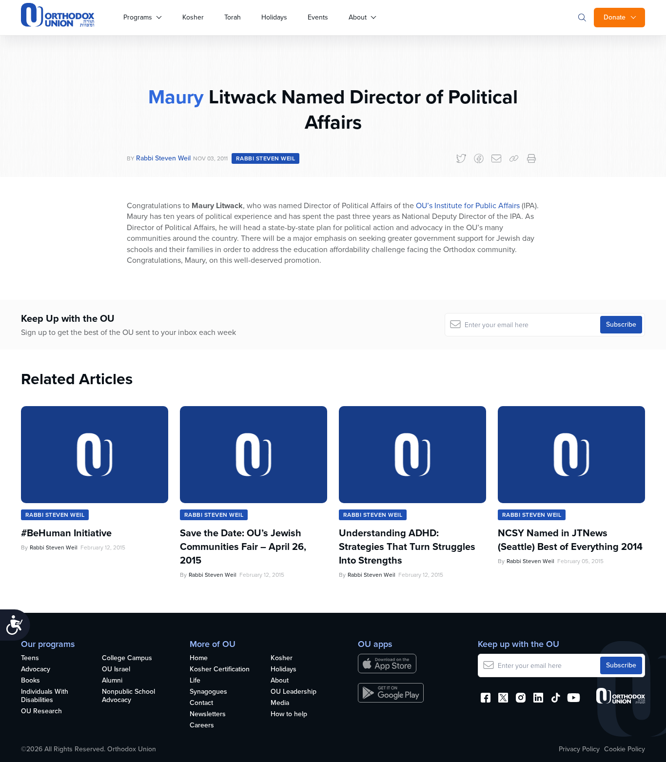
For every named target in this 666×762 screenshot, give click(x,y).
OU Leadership (293, 692)
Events (318, 17)
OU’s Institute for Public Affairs (468, 205)
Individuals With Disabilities (44, 696)
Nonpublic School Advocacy (128, 696)
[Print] (531, 158)
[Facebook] (479, 158)
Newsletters (208, 714)
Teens (30, 658)
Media (280, 703)
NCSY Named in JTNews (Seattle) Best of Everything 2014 (570, 539)
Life (195, 680)
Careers (202, 725)
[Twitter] (461, 158)
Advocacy (35, 669)
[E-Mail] (496, 158)
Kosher (193, 17)
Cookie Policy (624, 749)
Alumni (112, 680)
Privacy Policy (579, 749)
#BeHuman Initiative (66, 533)
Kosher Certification (220, 669)
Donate (615, 17)
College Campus (127, 658)
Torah (232, 17)
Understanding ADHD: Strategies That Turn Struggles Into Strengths (407, 546)
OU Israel (116, 669)
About (358, 17)
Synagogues (208, 692)
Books (30, 680)
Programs (137, 17)
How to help (289, 714)
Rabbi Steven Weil (163, 158)
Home (199, 658)
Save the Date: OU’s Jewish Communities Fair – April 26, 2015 (243, 546)
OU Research (41, 711)
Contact (201, 703)
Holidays (274, 17)
